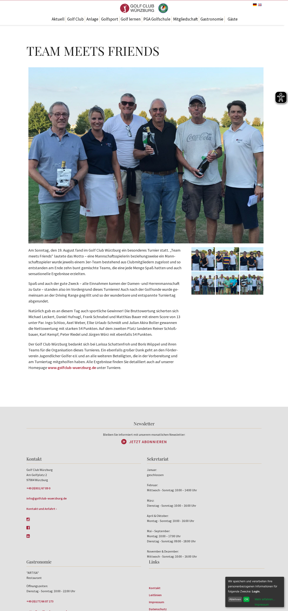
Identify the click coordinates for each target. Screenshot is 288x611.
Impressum (156, 602)
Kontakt (154, 588)
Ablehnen (235, 599)
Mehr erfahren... (265, 599)
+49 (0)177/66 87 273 (39, 601)
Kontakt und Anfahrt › (41, 509)
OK (246, 599)
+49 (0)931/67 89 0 (38, 488)
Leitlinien (155, 595)
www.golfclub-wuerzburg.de (72, 367)
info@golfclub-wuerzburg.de (46, 498)
